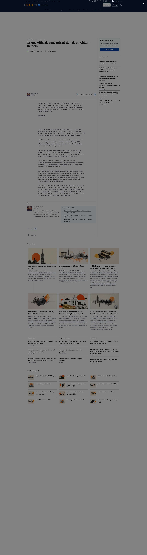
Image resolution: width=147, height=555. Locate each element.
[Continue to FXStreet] (143, 3)
